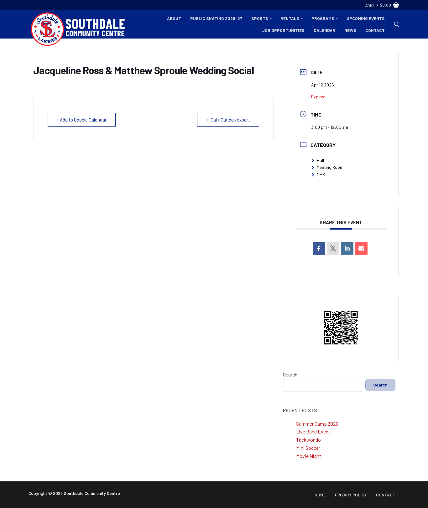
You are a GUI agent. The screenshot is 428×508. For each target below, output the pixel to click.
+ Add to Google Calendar (82, 119)
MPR (321, 174)
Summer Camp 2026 (317, 424)
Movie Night (308, 456)
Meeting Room (330, 167)
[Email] (361, 248)
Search (290, 374)
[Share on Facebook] (319, 248)
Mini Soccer (308, 448)
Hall (320, 160)
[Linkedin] (347, 248)
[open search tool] (396, 24)
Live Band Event (313, 431)
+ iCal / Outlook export (228, 119)
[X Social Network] (333, 248)
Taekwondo (308, 440)
